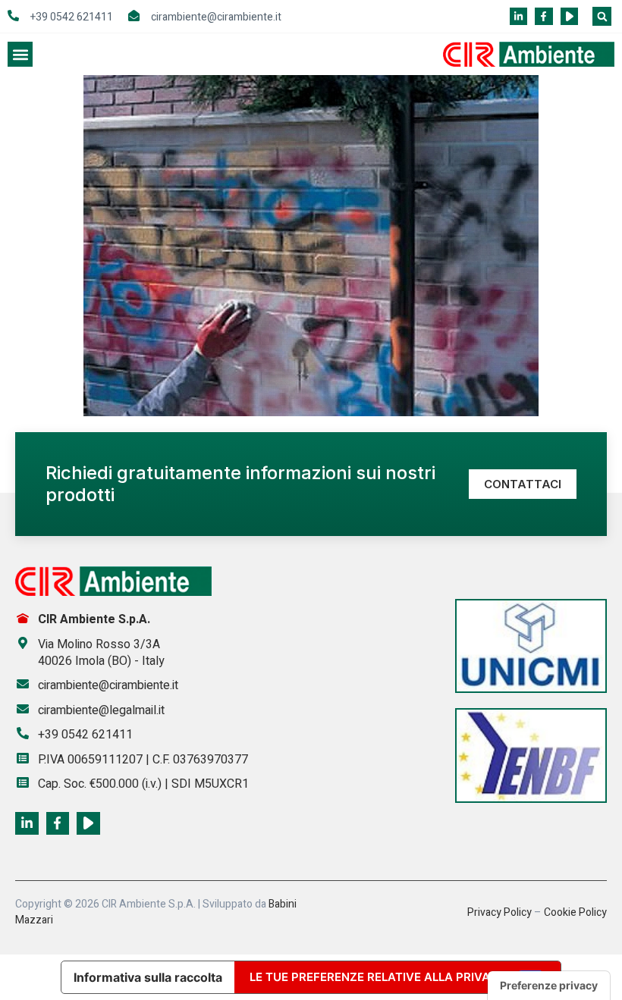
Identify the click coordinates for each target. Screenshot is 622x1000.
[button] (601, 16)
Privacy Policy (499, 912)
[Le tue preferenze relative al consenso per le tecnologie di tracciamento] (549, 985)
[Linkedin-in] (518, 16)
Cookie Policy (575, 912)
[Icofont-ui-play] (569, 16)
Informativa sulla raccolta (148, 977)
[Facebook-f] (543, 16)
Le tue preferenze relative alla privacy (378, 977)
